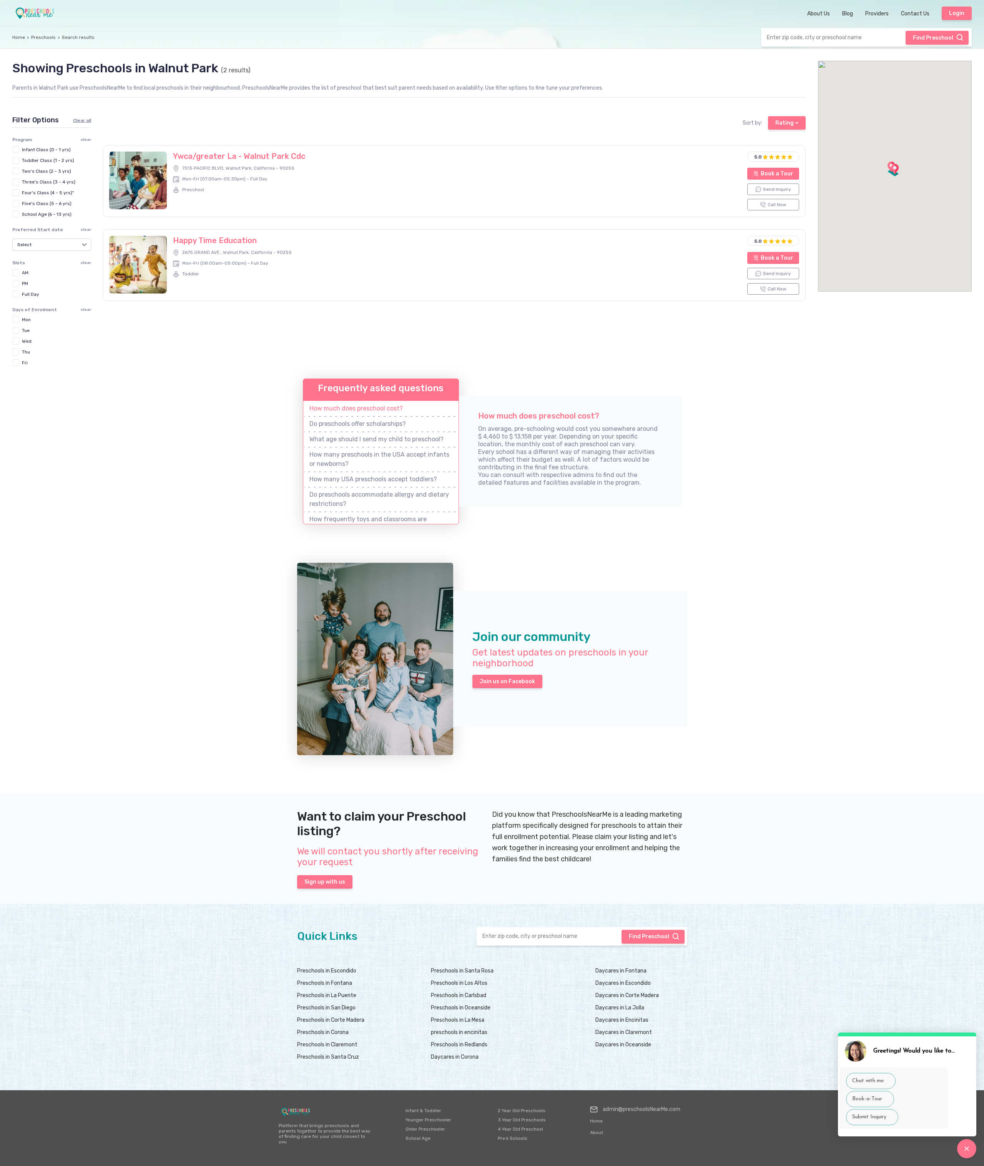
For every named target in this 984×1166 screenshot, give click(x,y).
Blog (847, 13)
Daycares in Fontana (621, 970)
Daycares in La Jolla (619, 1007)
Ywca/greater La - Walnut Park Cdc (239, 156)
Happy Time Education (215, 240)
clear (86, 229)
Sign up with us (324, 882)
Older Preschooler (425, 1129)
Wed (27, 341)
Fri (25, 362)
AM (25, 272)
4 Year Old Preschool (520, 1129)
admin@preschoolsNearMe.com (641, 1109)
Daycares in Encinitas (621, 1020)
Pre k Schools (512, 1138)
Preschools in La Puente (326, 995)
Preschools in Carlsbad (458, 995)
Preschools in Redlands (459, 1044)
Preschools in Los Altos (459, 983)
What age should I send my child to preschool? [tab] (376, 439)
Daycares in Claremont (623, 1032)
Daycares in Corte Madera (627, 995)
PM (25, 283)
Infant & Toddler (423, 1110)
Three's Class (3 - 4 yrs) (48, 182)
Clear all (82, 120)
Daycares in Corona (455, 1057)
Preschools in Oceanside (460, 1007)
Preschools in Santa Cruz (328, 1057)
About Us (818, 13)
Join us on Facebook (507, 681)
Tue (26, 330)
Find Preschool (933, 38)
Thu (26, 352)
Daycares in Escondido (623, 983)
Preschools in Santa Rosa (462, 970)
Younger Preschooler (428, 1120)
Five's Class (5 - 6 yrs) (46, 203)
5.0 (758, 157)
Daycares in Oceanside (623, 1044)
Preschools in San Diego (326, 1007)
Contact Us (915, 13)
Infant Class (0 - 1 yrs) (46, 149)
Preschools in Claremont (327, 1044)
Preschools (43, 37)
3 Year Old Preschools (522, 1120)
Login (956, 13)
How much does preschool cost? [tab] (356, 408)
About (596, 1132)
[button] (895, 170)
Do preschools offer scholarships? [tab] (357, 423)
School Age (418, 1138)
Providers (877, 13)
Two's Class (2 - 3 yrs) (46, 171)
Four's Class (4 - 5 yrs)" (48, 192)
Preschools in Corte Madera (330, 1020)
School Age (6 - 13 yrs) (46, 214)
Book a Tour (777, 173)
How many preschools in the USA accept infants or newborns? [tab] (379, 459)
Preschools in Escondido (326, 970)
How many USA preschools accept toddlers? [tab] (373, 479)
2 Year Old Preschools (521, 1110)
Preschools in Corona (323, 1032)
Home (18, 37)
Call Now (777, 204)
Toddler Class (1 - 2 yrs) (48, 160)
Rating (784, 123)
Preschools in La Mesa (457, 1020)
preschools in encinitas (459, 1032)
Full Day (30, 294)
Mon (26, 319)
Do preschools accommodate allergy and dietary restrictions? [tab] (379, 499)
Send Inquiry (777, 189)
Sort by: (752, 123)
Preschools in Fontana (324, 983)
